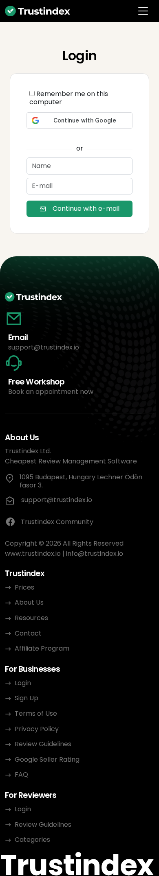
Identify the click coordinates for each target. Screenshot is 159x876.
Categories (32, 839)
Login (23, 683)
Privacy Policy (37, 729)
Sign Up (26, 698)
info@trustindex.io (94, 553)
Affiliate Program (42, 648)
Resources (31, 618)
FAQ (21, 774)
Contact (28, 633)
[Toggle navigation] (143, 11)
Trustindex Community (57, 521)
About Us (29, 602)
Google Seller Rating (47, 759)
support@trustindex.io (43, 347)
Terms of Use (36, 713)
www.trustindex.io (33, 553)
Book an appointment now (50, 391)
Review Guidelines (43, 744)
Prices (24, 587)
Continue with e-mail (86, 208)
